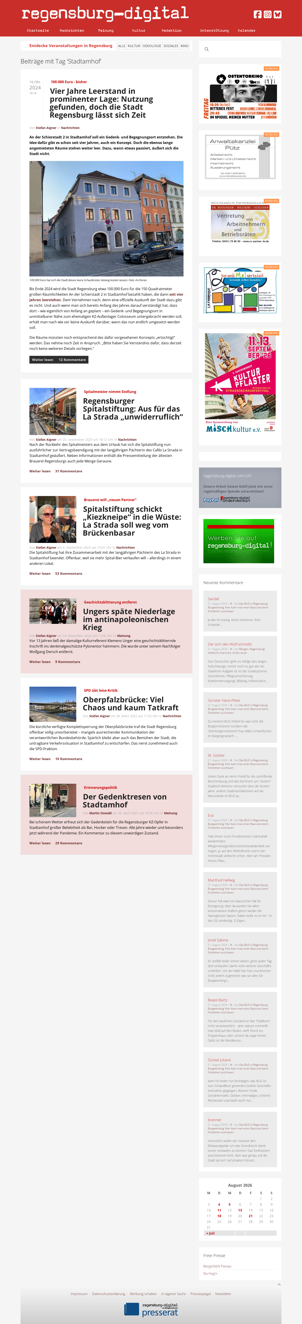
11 (219, 1210)
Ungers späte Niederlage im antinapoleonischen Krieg (129, 619)
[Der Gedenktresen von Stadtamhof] (52, 801)
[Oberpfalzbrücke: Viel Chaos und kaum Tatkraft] (52, 705)
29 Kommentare (68, 843)
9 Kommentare (67, 661)
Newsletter (223, 1293)
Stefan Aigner (46, 128)
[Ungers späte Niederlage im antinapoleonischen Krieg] (52, 611)
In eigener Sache (173, 1293)
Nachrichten (72, 30)
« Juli (210, 1233)
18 (219, 1216)
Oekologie (152, 46)
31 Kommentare (68, 471)
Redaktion (172, 30)
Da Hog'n (210, 1273)
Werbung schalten (143, 1293)
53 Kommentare (68, 573)
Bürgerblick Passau (217, 1266)
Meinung (106, 30)
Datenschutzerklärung (108, 1293)
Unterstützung (214, 30)
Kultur (138, 30)
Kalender (247, 30)
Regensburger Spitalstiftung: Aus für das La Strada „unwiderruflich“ (133, 409)
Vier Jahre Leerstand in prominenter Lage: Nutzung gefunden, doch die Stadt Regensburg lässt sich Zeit (101, 103)
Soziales (171, 46)
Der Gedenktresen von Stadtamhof (125, 801)
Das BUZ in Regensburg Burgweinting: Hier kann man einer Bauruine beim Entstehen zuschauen (238, 607)
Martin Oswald (100, 813)
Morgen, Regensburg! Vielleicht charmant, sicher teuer (236, 651)
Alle (121, 46)
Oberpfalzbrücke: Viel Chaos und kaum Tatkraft (131, 703)
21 (251, 1216)
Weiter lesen (42, 359)
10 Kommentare (68, 759)
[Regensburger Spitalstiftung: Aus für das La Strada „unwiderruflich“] (52, 412)
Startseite (38, 30)
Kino (185, 46)
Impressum (79, 1293)
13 (240, 1210)
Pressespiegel (201, 1293)
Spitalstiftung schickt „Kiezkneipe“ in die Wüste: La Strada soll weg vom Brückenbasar (132, 521)
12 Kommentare (72, 359)
